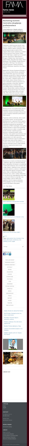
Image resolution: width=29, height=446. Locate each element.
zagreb (13, 241)
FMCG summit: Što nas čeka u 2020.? (11, 232)
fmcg (22, 238)
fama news (5, 444)
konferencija (15, 240)
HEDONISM (9, 284)
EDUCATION (10, 272)
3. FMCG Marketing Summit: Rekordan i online (13, 217)
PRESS (10, 295)
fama (14, 238)
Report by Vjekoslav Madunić (9, 438)
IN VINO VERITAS (10, 286)
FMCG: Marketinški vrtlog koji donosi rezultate (13, 201)
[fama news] (14, 7)
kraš (20, 240)
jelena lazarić (9, 240)
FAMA (11, 444)
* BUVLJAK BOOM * (9, 260)
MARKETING (6, 418)
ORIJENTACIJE (9, 293)
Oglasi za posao (6, 432)
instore (4, 240)
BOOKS (10, 269)
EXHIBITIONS (9, 276)
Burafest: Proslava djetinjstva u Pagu (12, 326)
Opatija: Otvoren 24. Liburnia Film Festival (13, 310)
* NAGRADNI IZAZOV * (9, 262)
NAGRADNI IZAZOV (7, 420)
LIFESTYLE (9, 288)
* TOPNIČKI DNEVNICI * (9, 264)
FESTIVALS (10, 279)
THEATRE (9, 303)
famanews (18, 238)
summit (9, 241)
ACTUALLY (9, 267)
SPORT (10, 300)
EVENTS (10, 274)
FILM (10, 281)
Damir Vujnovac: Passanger (9, 437)
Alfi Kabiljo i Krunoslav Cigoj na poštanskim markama (11, 318)
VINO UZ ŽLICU (9, 305)
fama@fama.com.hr (7, 414)
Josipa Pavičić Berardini (8, 433)
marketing (5, 241)
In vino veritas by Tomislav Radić (10, 435)
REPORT (10, 298)
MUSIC (9, 291)
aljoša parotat (10, 238)
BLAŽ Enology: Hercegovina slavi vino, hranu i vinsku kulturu (13, 314)
